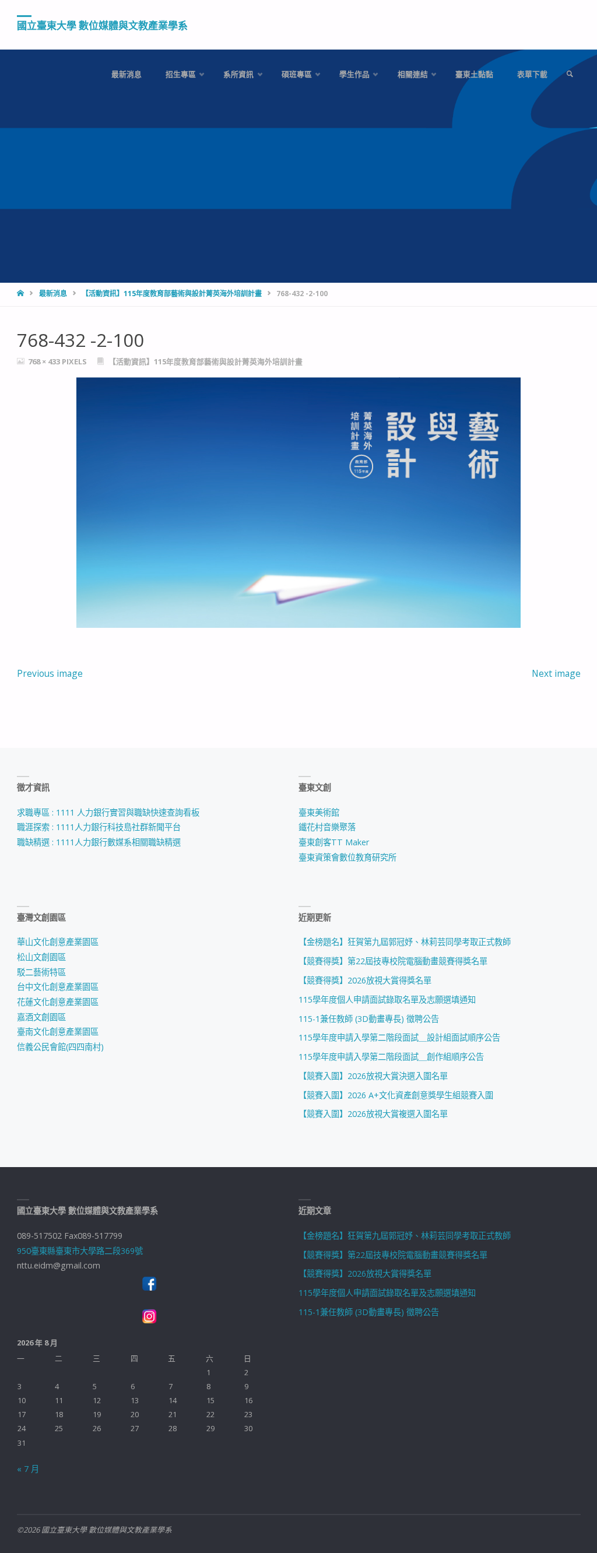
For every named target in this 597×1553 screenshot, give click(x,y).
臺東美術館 (318, 812)
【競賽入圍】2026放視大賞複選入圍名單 (373, 1113)
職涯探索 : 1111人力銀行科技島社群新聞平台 (99, 826)
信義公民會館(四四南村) (60, 1046)
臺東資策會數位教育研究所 (347, 857)
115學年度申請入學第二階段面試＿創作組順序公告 (391, 1056)
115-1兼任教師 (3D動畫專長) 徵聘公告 (368, 1018)
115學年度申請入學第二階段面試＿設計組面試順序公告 (399, 1037)
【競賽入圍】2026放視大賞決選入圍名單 (373, 1075)
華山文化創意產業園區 (58, 941)
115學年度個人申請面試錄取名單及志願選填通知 (387, 999)
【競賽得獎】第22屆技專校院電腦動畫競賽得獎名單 (392, 961)
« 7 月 (28, 1468)
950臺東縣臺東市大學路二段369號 (80, 1250)
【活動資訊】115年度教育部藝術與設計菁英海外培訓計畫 (172, 293)
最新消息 (53, 293)
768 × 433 (45, 361)
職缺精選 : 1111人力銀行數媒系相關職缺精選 (99, 842)
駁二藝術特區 (41, 972)
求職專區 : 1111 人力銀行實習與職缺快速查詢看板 (108, 812)
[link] (570, 74)
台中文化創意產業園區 (58, 986)
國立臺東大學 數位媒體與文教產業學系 (102, 25)
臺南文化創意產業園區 (58, 1031)
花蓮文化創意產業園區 (58, 1001)
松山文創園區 (41, 956)
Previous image (50, 673)
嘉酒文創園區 (41, 1017)
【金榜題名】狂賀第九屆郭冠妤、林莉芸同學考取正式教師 (404, 941)
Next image (556, 673)
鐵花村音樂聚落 (327, 826)
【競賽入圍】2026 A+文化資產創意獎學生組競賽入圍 (395, 1095)
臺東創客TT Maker (333, 842)
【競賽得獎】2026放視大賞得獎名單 (364, 980)
